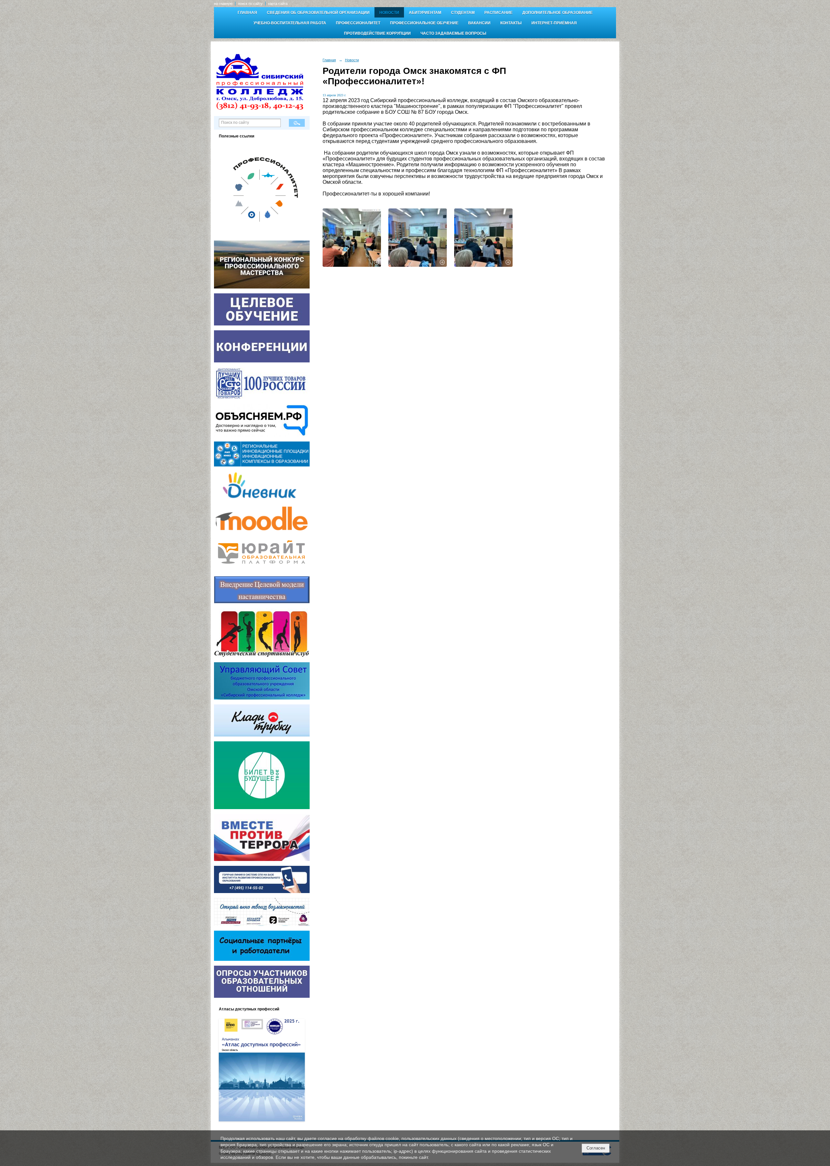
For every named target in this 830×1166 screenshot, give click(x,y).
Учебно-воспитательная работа (290, 23)
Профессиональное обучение (424, 23)
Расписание (498, 12)
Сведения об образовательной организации (318, 12)
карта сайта (278, 4)
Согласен (596, 1148)
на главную (223, 4)
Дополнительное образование (557, 12)
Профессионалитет (358, 23)
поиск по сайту (250, 4)
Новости (389, 12)
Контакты (511, 23)
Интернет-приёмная (554, 23)
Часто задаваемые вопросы (453, 33)
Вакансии (479, 23)
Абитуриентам (425, 12)
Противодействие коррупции (377, 33)
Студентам (463, 12)
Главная (247, 12)
